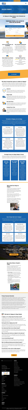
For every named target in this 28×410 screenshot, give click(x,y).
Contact (15, 28)
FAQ (2, 396)
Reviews (3, 379)
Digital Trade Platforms (17, 379)
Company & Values (4, 376)
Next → (15, 35)
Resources (3, 392)
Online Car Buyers (4, 391)
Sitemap (20, 408)
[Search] (8, 0)
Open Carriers (16, 364)
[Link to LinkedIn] (5, 370)
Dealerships (15, 376)
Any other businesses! (17, 385)
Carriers (3, 402)
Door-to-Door (16, 363)
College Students (4, 386)
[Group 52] (7, 373)
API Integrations (16, 372)
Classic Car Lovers (4, 390)
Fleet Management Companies (18, 384)
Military (3, 387)
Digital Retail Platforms (17, 380)
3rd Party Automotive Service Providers (19, 381)
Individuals (3, 383)
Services (15, 360)
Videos (2, 400)
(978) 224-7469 (11, 0)
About (3, 375)
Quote (20, 28)
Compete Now (17, 408)
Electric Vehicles (16, 371)
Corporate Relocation (17, 368)
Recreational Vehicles (17, 367)
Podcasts (3, 399)
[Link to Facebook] (2, 370)
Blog (2, 394)
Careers (3, 381)
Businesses (15, 375)
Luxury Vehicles (16, 362)
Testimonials (3, 380)
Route (11, 28)
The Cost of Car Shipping (5, 395)
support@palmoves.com (7, 368)
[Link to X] (4, 370)
